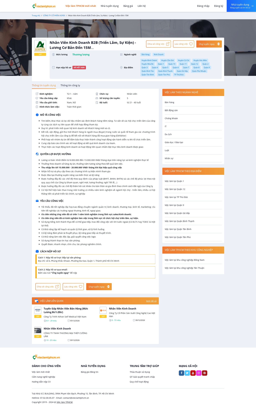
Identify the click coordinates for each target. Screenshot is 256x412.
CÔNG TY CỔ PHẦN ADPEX (54, 15)
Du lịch (168, 134)
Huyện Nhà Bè (147, 64)
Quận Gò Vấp (182, 71)
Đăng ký (218, 6)
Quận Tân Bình (148, 74)
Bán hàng (145, 54)
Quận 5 (165, 67)
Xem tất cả (151, 301)
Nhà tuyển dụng (110, 6)
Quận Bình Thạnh (165, 71)
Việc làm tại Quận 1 (174, 181)
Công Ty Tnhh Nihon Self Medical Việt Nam (65, 316)
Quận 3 (145, 67)
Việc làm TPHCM (65, 402)
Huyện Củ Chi (183, 60)
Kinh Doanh (158, 54)
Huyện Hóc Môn (200, 60)
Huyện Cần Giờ (167, 60)
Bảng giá (128, 6)
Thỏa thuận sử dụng (140, 372)
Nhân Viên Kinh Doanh (122, 308)
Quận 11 (183, 64)
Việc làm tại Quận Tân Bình (178, 229)
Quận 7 (186, 67)
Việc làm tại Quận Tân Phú (178, 237)
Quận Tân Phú (164, 74)
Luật (167, 150)
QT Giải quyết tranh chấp (142, 376)
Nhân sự (169, 158)
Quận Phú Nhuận (199, 71)
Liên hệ (142, 6)
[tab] (44, 85)
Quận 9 (207, 67)
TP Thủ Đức (179, 74)
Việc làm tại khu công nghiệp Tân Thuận (184, 268)
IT (166, 126)
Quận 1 (161, 64)
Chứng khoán (171, 118)
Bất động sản (171, 110)
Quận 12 (194, 64)
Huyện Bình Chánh (149, 60)
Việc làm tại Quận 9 (174, 205)
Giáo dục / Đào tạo (174, 142)
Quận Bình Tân (148, 71)
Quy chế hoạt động (139, 381)
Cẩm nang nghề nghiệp (43, 376)
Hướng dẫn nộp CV (41, 381)
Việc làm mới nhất (41, 372)
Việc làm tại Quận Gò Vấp (177, 213)
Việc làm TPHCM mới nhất (80, 6)
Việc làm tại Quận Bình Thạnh (179, 221)
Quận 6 (176, 67)
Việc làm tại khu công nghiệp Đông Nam (184, 260)
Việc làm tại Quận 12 (175, 189)
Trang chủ (36, 15)
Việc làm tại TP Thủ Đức (176, 197)
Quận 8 (196, 67)
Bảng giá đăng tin (89, 372)
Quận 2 (205, 64)
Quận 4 (155, 67)
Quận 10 (171, 64)
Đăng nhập (203, 6)
